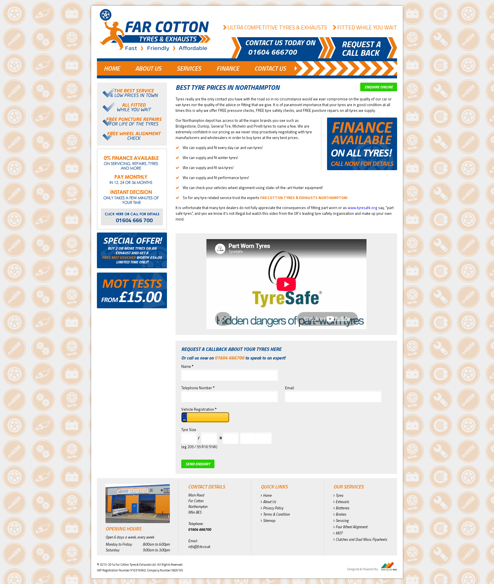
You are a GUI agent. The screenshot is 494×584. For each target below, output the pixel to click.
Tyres (339, 495)
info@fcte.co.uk (199, 546)
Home (267, 495)
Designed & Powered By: (363, 569)
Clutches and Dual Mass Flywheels (361, 539)
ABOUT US (148, 68)
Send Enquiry (198, 464)
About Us (269, 501)
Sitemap (268, 520)
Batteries (342, 508)
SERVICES (189, 68)
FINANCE (227, 68)
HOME (112, 68)
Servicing (341, 520)
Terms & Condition (276, 514)
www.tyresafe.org (362, 207)
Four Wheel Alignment (351, 527)
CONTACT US (270, 68)
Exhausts (342, 501)
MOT (338, 533)
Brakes (340, 514)
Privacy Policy (272, 508)
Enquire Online (378, 87)
